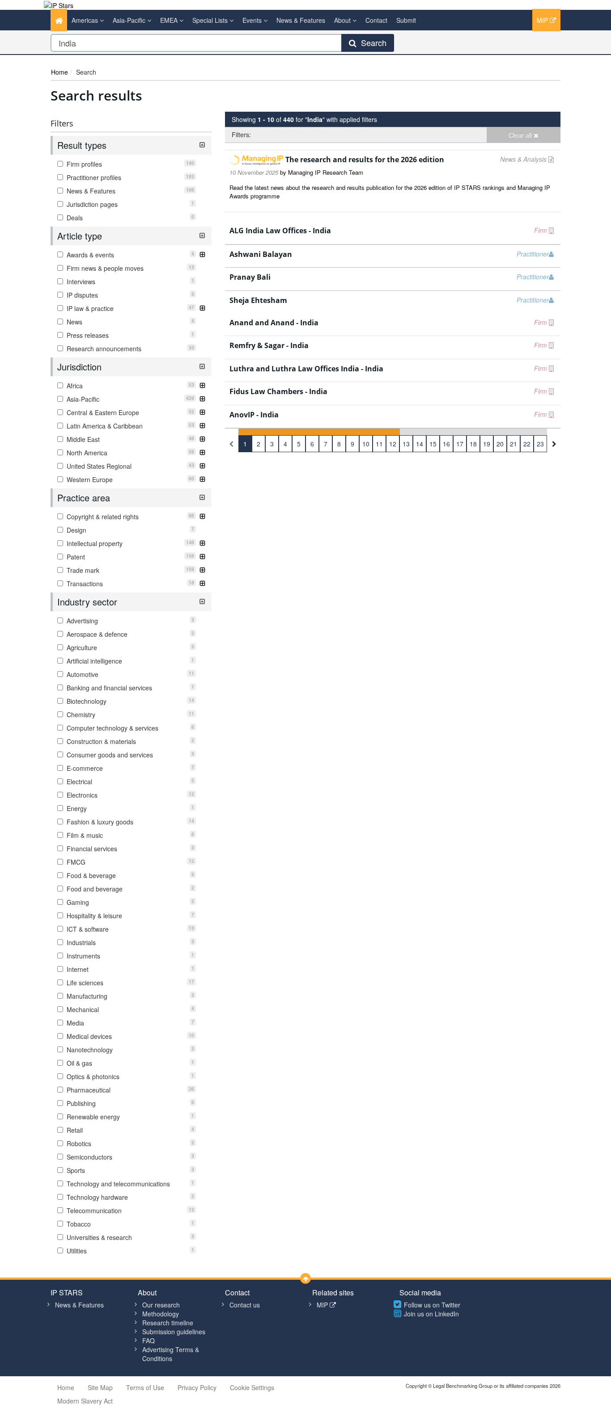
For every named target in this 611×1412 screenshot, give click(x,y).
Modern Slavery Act (85, 1400)
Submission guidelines (173, 1331)
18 (473, 443)
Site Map (100, 1387)
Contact (376, 20)
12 (392, 443)
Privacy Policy (197, 1387)
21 (513, 443)
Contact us (244, 1304)
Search (371, 42)
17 (459, 443)
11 (379, 443)
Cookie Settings (252, 1387)
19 (486, 443)
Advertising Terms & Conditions (170, 1354)
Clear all (521, 134)
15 (433, 443)
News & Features (300, 20)
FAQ (148, 1340)
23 (540, 443)
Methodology (160, 1313)
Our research (161, 1304)
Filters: (241, 134)
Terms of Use (145, 1387)
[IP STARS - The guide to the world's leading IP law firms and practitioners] (58, 4)
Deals (129, 217)
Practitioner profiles (129, 177)
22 (526, 443)
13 (406, 443)
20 (500, 443)
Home (59, 71)
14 (419, 443)
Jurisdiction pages (129, 204)
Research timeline (167, 1322)
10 (365, 443)
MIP (543, 20)
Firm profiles (129, 164)
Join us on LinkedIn (431, 1313)
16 (446, 443)
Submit (406, 20)
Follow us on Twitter (432, 1304)
